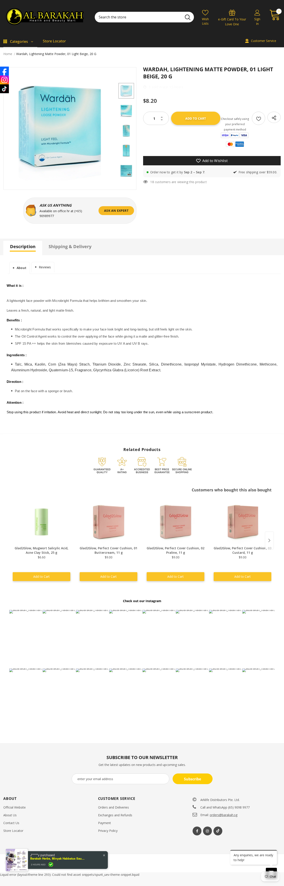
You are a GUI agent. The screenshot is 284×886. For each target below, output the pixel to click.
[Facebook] (197, 831)
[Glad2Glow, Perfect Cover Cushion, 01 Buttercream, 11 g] (108, 522)
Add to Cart (41, 576)
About (21, 268)
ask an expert (116, 210)
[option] (60, 126)
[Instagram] (207, 831)
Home (7, 54)
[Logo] (45, 17)
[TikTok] (4, 88)
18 (152, 182)
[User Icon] (257, 12)
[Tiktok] (217, 831)
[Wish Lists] (258, 118)
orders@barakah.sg (223, 815)
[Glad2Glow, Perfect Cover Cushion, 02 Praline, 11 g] (175, 522)
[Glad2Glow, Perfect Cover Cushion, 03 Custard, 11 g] (242, 522)
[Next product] (269, 540)
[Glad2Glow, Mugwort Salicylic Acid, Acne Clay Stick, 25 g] (41, 522)
